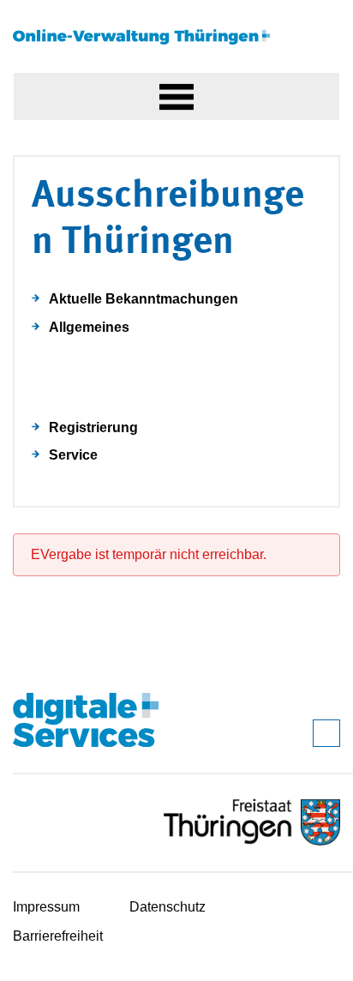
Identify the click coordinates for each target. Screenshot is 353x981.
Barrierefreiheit (58, 936)
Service (73, 455)
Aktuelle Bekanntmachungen (143, 299)
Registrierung (93, 427)
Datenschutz (167, 907)
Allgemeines (89, 327)
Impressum (46, 907)
